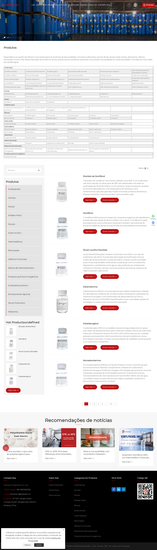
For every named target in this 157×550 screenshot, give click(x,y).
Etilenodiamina (137, 94)
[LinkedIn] (119, 489)
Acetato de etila (31, 137)
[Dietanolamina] (11, 364)
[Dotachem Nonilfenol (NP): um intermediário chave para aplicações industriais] (136, 439)
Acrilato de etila (31, 124)
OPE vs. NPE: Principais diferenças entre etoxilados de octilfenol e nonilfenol (58, 453)
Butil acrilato (51, 124)
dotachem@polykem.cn (20, 494)
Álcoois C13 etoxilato (32, 75)
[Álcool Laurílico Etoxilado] (11, 352)
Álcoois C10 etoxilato (53, 75)
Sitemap (100, 546)
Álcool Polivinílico (16, 303)
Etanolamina (104, 96)
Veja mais (12, 390)
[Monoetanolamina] (62, 374)
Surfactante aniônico (18, 285)
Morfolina (71, 132)
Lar (33, 5)
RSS (105, 546)
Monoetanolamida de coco (55, 79)
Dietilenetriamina (10, 96)
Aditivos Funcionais (17, 259)
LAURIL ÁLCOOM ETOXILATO (35, 71)
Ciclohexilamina (73, 137)
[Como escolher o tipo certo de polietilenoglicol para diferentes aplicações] (21, 437)
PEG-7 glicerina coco (75, 87)
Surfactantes (8, 67)
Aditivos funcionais (10, 140)
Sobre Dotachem (56, 485)
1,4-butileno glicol (95, 118)
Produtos (53, 5)
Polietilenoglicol (25, 376)
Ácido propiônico (31, 129)
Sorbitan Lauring (105, 75)
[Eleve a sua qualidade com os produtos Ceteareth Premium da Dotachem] (98, 437)
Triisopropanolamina (53, 94)
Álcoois (11, 224)
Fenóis (6, 99)
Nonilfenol (7, 102)
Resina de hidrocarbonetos (13, 146)
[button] (6, 448)
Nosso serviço (54, 495)
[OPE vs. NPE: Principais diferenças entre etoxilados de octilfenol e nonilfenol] (59, 437)
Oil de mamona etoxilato (140, 75)
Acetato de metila (10, 137)
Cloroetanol (72, 118)
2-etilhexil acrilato (74, 124)
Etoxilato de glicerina (32, 79)
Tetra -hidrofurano (95, 132)
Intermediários (9, 126)
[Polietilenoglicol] (11, 377)
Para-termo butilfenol (33, 102)
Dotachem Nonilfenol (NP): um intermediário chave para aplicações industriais (136, 456)
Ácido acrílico (8, 121)
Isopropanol (115, 115)
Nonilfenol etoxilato (10, 71)
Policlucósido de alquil (11, 79)
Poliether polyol (9, 105)
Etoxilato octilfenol (10, 75)
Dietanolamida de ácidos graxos (78, 79)
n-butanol (114, 118)
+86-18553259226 (23, 490)
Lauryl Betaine (9, 83)
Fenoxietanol (8, 115)
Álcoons (7, 113)
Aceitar (39, 545)
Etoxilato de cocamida (54, 86)
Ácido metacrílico (95, 129)
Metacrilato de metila (75, 129)
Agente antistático (138, 83)
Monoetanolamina (32, 94)
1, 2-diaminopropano (75, 96)
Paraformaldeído (52, 129)
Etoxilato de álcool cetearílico (109, 71)
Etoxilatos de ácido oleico (12, 87)
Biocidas (71, 143)
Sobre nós (41, 5)
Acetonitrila (51, 132)
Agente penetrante (106, 83)
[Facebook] (114, 489)
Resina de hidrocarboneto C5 (77, 150)
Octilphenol (51, 102)
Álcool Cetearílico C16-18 (140, 87)
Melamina (13, 312)
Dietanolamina (9, 94)
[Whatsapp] (123, 489)
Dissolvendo (8, 135)
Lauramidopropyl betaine (55, 83)
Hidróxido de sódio (10, 156)
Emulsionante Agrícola (19, 294)
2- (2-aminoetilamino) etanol (56, 96)
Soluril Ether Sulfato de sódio (77, 71)
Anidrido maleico (116, 129)
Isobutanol (29, 118)
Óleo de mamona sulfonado (109, 87)
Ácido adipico (30, 132)
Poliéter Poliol (15, 215)
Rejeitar (27, 545)
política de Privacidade (121, 546)
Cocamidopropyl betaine (34, 83)
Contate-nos (104, 5)
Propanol (93, 115)
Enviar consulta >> (110, 200)
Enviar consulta (88, 5)
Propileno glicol (73, 115)
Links (94, 546)
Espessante (8, 143)
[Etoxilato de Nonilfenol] (11, 327)
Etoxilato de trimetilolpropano (110, 79)
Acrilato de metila (10, 124)
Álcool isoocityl (9, 118)
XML (110, 546)
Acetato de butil (52, 137)
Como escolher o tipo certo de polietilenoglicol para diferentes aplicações (19, 453)
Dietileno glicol (52, 118)
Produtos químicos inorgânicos (14, 154)
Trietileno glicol (31, 115)
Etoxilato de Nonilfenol (27, 326)
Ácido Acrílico (14, 233)
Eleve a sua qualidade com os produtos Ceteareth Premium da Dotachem (96, 453)
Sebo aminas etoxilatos (75, 75)
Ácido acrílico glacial (117, 124)
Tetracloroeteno (9, 129)
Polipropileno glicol (74, 83)
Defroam (29, 143)
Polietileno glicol (52, 71)
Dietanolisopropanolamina (34, 96)
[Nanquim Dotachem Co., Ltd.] (10, 5)
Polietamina (104, 94)
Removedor (13, 250)
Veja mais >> (90, 200)
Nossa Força (54, 490)
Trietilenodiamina (74, 94)
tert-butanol (51, 115)
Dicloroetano (8, 132)
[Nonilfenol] (11, 339)
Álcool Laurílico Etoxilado (28, 351)
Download (73, 5)
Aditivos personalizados (97, 143)
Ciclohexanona (94, 137)
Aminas (6, 91)
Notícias (63, 5)
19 (111, 404)
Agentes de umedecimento (56, 143)
